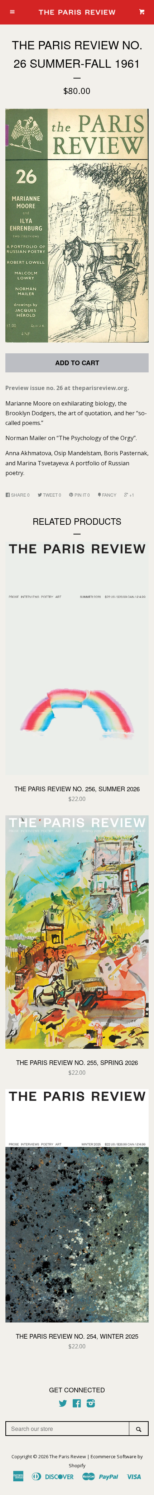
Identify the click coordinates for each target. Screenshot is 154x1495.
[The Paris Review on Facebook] (76, 1405)
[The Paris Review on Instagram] (90, 1405)
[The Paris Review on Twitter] (63, 1405)
